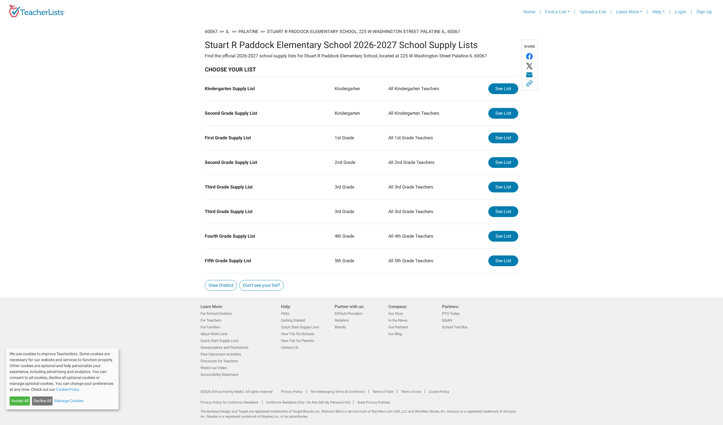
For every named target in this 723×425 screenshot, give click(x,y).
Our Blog (395, 334)
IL (228, 31)
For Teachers (211, 320)
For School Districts (216, 313)
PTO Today (451, 313)
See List (506, 88)
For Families (210, 327)
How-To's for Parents (297, 341)
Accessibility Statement (219, 374)
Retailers (342, 320)
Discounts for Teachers (219, 361)
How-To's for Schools (298, 334)
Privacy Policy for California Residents (229, 402)
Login (680, 11)
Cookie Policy (439, 392)
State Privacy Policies (373, 402)
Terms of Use (411, 392)
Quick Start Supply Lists (220, 341)
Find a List (555, 11)
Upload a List (593, 11)
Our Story (395, 313)
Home (529, 11)
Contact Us (290, 347)
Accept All (20, 400)
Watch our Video (214, 368)
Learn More (627, 11)
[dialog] (62, 378)
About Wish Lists (214, 334)
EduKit (447, 320)
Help (656, 11)
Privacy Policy (291, 392)
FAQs (285, 313)
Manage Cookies (69, 400)
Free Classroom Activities (221, 354)
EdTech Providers (348, 313)
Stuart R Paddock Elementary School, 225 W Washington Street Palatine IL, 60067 (363, 31)
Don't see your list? (261, 285)
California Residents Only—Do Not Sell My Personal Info (308, 402)
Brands (340, 327)
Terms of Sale (383, 392)
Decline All (42, 400)
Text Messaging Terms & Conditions (337, 392)
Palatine (248, 31)
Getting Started (293, 320)
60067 (211, 31)
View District (220, 285)
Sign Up (704, 11)
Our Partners (398, 327)
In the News (398, 320)
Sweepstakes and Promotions (225, 347)
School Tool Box (454, 327)
